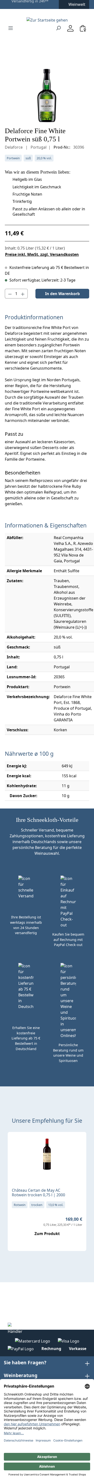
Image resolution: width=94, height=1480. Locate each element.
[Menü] (10, 28)
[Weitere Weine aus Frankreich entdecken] (15, 1143)
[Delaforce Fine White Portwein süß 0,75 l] (47, 95)
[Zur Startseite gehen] (47, 20)
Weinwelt (76, 4)
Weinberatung (20, 1375)
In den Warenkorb (62, 293)
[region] (47, 95)
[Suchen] (58, 28)
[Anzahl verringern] (10, 293)
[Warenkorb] (83, 28)
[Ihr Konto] (70, 28)
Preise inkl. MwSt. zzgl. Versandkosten (42, 254)
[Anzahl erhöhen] (23, 293)
